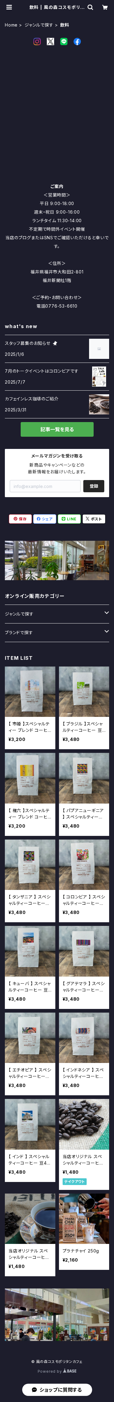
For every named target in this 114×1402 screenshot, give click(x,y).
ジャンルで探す (39, 24)
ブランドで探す (19, 632)
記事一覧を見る (57, 429)
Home (11, 24)
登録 (94, 486)
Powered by (50, 1371)
